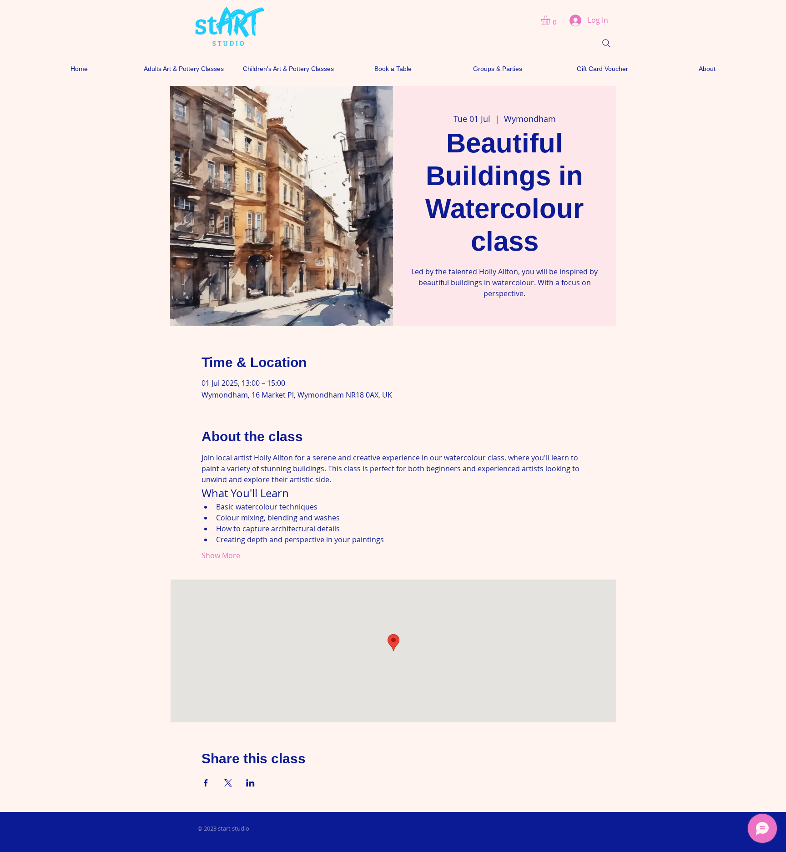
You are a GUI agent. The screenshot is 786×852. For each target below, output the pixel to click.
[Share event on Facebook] (206, 782)
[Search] (606, 43)
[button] (551, 20)
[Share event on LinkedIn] (250, 782)
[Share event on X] (228, 782)
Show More (221, 555)
